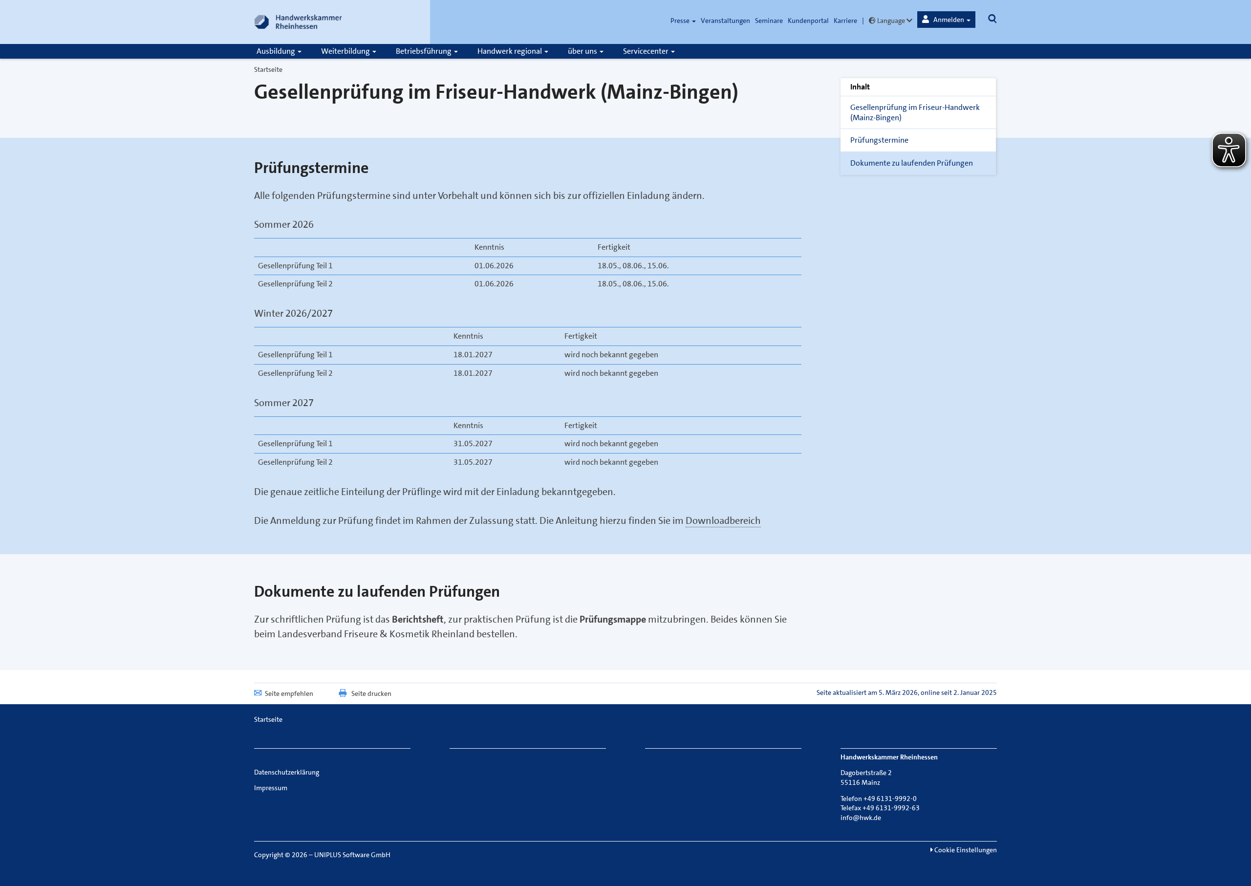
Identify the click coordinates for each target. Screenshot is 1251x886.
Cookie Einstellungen (965, 849)
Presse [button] (680, 20)
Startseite (268, 69)
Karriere (845, 20)
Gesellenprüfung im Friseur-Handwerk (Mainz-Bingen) (915, 112)
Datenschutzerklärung (286, 772)
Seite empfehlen (289, 693)
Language (891, 20)
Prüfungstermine (879, 140)
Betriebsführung (424, 51)
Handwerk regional (510, 51)
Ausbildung (277, 51)
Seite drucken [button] (371, 693)
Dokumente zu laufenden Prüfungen (911, 163)
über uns (583, 51)
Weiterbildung (346, 51)
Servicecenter (646, 51)
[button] (946, 19)
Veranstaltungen (725, 20)
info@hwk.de (861, 817)
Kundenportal (808, 20)
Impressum (270, 787)
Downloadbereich (723, 520)
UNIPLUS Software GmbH (352, 854)
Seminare (769, 20)
